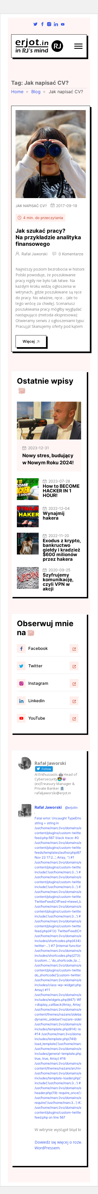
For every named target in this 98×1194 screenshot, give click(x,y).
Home (17, 91)
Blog (36, 91)
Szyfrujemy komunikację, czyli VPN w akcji (58, 582)
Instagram (38, 683)
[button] (78, 46)
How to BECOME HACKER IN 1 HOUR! (61, 490)
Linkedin (36, 700)
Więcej (29, 341)
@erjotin (71, 807)
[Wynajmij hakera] (28, 516)
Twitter (35, 665)
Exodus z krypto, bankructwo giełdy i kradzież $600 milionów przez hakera (62, 550)
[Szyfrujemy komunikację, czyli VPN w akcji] (28, 578)
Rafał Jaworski (34, 253)
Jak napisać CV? (31, 206)
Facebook (38, 648)
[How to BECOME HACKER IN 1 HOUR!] (28, 489)
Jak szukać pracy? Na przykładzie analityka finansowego (48, 237)
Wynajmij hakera (54, 516)
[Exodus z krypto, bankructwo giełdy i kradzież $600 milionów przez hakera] (28, 543)
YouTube (36, 718)
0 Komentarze (71, 253)
